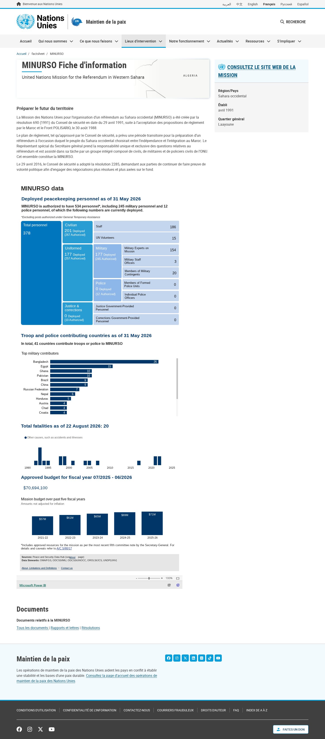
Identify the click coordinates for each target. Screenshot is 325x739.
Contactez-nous (137, 710)
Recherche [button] (295, 21)
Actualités (223, 41)
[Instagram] (176, 658)
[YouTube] (218, 658)
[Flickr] (201, 658)
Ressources (253, 41)
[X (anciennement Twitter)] (40, 729)
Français (269, 4)
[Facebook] (168, 658)
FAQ (236, 710)
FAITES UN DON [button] (293, 729)
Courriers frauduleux (175, 710)
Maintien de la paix (106, 22)
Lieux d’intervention (139, 41)
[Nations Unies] (40, 21)
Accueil (26, 41)
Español (302, 4)
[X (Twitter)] (185, 658)
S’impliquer (284, 41)
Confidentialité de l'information (89, 710)
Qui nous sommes (51, 41)
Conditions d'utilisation (36, 710)
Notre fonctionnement (185, 41)
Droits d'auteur (213, 710)
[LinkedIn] (193, 658)
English (253, 4)
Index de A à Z (256, 710)
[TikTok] (209, 658)
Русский (286, 4)
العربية (226, 4)
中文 (239, 4)
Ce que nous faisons (94, 41)
